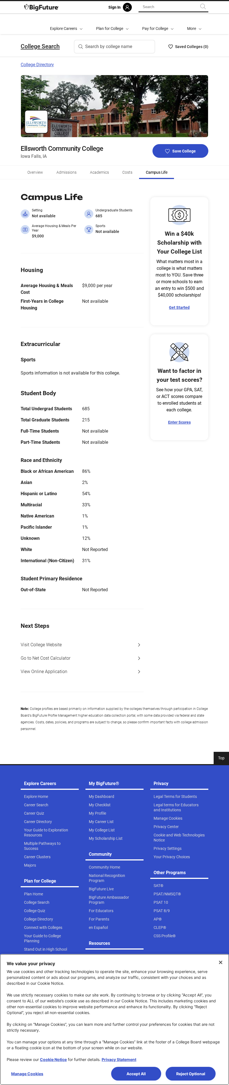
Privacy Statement (119, 1059)
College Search (40, 46)
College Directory (37, 64)
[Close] (220, 962)
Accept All (136, 1073)
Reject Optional (190, 1073)
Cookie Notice (53, 1059)
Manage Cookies (27, 1073)
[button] (194, 24)
